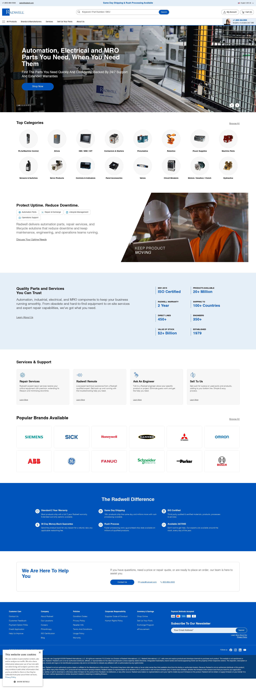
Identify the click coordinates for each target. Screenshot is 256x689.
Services (49, 22)
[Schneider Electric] (147, 461)
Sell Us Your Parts (64, 22)
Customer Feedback (17, 621)
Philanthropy (46, 629)
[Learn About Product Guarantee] (64, 527)
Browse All (234, 124)
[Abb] (34, 461)
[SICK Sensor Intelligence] (71, 437)
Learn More (41, 83)
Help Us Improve (16, 633)
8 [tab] (30, 105)
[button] (182, 227)
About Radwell (47, 616)
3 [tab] (20, 105)
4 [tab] (22, 105)
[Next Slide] (237, 105)
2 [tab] (19, 105)
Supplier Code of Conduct (116, 616)
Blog (43, 638)
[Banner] (147, 437)
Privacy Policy (242, 637)
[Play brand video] (182, 220)
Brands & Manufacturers (31, 22)
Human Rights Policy (114, 621)
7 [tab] (28, 105)
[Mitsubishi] (184, 437)
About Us (80, 22)
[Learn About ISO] (191, 513)
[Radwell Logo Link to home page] (13, 12)
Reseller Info (78, 625)
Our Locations (47, 621)
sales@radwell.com (26, 3)
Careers (44, 625)
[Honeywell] (109, 437)
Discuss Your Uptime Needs (31, 239)
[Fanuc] (109, 461)
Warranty (77, 638)
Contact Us (122, 582)
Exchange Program (145, 625)
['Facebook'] (230, 650)
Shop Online (142, 616)
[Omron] (222, 437)
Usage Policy (78, 633)
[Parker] (184, 461)
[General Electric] (71, 461)
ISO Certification (48, 633)
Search (164, 12)
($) (246, 3)
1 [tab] (17, 105)
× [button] (40, 653)
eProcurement (143, 629)
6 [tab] (26, 105)
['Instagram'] (235, 650)
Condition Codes (80, 616)
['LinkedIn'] (240, 650)
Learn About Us (24, 317)
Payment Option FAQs (18, 625)
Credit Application (16, 629)
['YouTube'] (244, 650)
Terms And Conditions (82, 629)
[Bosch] (222, 461)
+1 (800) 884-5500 (9, 3)
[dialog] (23, 668)
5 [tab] (24, 105)
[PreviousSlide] (232, 105)
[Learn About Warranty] (64, 513)
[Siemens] (34, 437)
